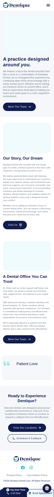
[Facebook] (23, 467)
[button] (48, 5)
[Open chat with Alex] (47, 488)
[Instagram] (31, 467)
